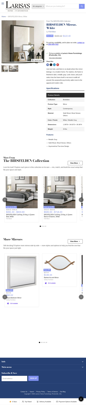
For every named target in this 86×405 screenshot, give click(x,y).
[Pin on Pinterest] (57, 64)
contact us (80, 42)
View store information (55, 58)
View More (74, 163)
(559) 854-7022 (53, 44)
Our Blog (62, 391)
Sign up (33, 378)
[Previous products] (5, 199)
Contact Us (24, 391)
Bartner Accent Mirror (51, 277)
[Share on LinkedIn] (54, 64)
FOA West (52, 32)
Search (32, 391)
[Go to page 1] (40, 226)
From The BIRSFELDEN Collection (58, 21)
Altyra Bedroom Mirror (13, 298)
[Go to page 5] (46, 342)
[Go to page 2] (42, 226)
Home (4, 16)
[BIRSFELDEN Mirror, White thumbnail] (4, 68)
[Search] (82, 6)
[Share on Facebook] (47, 64)
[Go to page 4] (45, 226)
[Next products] (81, 199)
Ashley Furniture (11, 300)
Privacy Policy (40, 391)
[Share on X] (51, 64)
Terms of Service (52, 391)
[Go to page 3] (43, 226)
